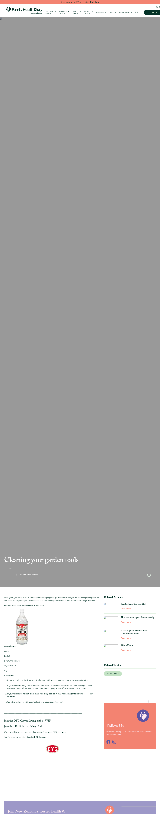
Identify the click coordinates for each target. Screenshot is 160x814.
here (64, 732)
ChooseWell (124, 12)
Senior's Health (87, 12)
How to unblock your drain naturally (137, 617)
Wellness (100, 12)
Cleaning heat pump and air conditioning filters (134, 632)
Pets (112, 12)
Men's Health (75, 12)
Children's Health (49, 12)
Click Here (94, 2)
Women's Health (63, 12)
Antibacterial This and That (133, 604)
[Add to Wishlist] (149, 575)
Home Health (113, 674)
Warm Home (127, 645)
